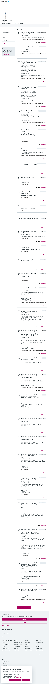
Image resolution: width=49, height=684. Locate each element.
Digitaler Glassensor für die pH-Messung (20, 9)
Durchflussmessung (5, 644)
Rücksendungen (27, 652)
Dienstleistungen (5, 665)
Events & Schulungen (39, 650)
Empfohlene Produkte (5, 661)
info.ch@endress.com (7, 636)
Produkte (3, 9)
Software (3, 659)
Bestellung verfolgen (28, 650)
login (46, 13)
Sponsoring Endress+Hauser (41, 657)
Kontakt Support (27, 642)
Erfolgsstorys (38, 652)
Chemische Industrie (17, 650)
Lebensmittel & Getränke (18, 642)
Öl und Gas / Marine (17, 646)
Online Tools (4, 663)
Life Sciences (16, 648)
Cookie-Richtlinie (18, 677)
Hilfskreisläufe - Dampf (17, 655)
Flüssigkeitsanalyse (9, 9)
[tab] (3, 23)
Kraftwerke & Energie (17, 652)
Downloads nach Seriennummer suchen (7, 44)
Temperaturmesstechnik (6, 650)
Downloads (27, 644)
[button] (24, 619)
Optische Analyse (5, 655)
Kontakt (37, 644)
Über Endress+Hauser (39, 642)
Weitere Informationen (6, 625)
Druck (3, 652)
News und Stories (39, 648)
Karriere (37, 646)
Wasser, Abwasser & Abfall (18, 644)
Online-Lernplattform (28, 648)
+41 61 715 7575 (7, 633)
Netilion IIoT (4, 657)
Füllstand (3, 646)
